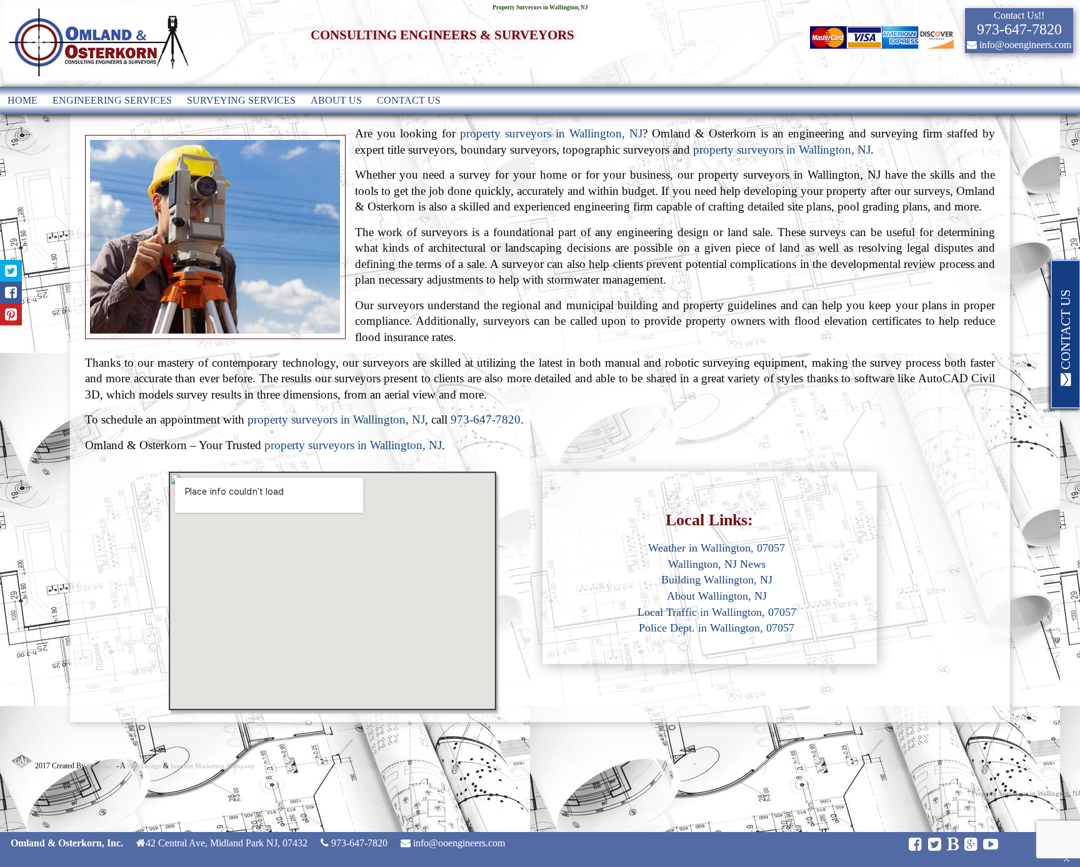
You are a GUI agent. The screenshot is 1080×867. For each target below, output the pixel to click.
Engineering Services (112, 100)
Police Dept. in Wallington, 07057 (716, 628)
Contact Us (409, 100)
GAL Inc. (100, 766)
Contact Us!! (1019, 15)
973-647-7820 (486, 419)
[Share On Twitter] (11, 271)
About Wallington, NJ (717, 596)
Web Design (144, 766)
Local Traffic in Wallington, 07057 (717, 612)
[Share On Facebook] (11, 293)
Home (23, 100)
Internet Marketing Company (213, 766)
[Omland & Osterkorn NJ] (97, 81)
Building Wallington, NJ (716, 579)
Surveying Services (241, 100)
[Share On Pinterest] (11, 314)
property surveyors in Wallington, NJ (551, 133)
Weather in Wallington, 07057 (716, 548)
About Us (336, 100)
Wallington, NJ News (717, 564)
